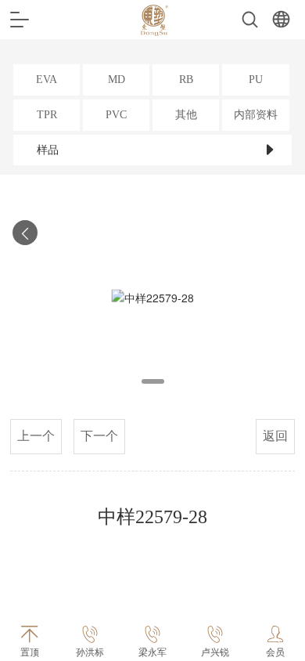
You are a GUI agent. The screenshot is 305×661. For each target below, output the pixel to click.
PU (256, 79)
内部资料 (256, 115)
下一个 (99, 435)
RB (186, 79)
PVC (116, 115)
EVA (46, 79)
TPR (47, 115)
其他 (186, 115)
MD (116, 79)
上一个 (36, 435)
